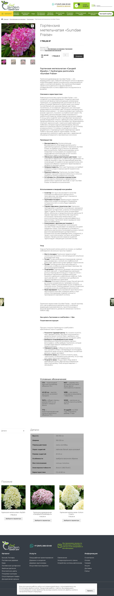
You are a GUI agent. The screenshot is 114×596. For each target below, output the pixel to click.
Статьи (87, 571)
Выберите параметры (13, 518)
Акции (87, 566)
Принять (90, 591)
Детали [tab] (4, 431)
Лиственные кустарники (41, 13)
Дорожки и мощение (37, 560)
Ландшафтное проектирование (41, 558)
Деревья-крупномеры (37, 563)
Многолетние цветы (60, 13)
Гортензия (30, 19)
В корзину (79, 56)
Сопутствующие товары (81, 13)
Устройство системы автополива (70, 563)
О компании (89, 558)
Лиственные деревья (25, 13)
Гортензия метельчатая (53, 50)
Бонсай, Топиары (16, 13)
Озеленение (62, 558)
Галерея (88, 563)
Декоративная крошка (93, 13)
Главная (5, 19)
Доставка (88, 568)
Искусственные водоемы (38, 566)
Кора (33, 13)
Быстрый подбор (106, 14)
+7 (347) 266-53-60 (62, 4)
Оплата (87, 560)
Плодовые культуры (70, 13)
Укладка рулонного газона (67, 560)
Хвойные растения (50, 13)
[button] (32, 26)
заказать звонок (63, 6)
